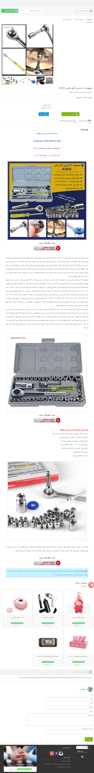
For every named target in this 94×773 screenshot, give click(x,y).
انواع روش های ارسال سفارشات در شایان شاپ (57, 764)
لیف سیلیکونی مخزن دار (17, 617)
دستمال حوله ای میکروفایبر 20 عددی (78, 656)
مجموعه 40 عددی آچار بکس (63, 575)
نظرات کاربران (67, 19)
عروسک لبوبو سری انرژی (78, 617)
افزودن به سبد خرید (68, 114)
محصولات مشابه (78, 19)
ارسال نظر (89, 739)
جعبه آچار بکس (78, 575)
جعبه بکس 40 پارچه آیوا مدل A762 (28, 571)
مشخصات (89, 19)
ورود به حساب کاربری (24, 769)
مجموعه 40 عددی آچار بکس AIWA (69, 571)
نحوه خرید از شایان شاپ (63, 767)
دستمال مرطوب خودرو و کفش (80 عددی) (48, 656)
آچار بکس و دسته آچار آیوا (49, 571)
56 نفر (42, 114)
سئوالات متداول (65, 761)
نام (92, 695)
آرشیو (84, 586)
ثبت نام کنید (12, 769)
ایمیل (91, 703)
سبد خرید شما (10, 11)
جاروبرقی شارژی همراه (48, 617)
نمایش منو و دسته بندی (82, 11)
